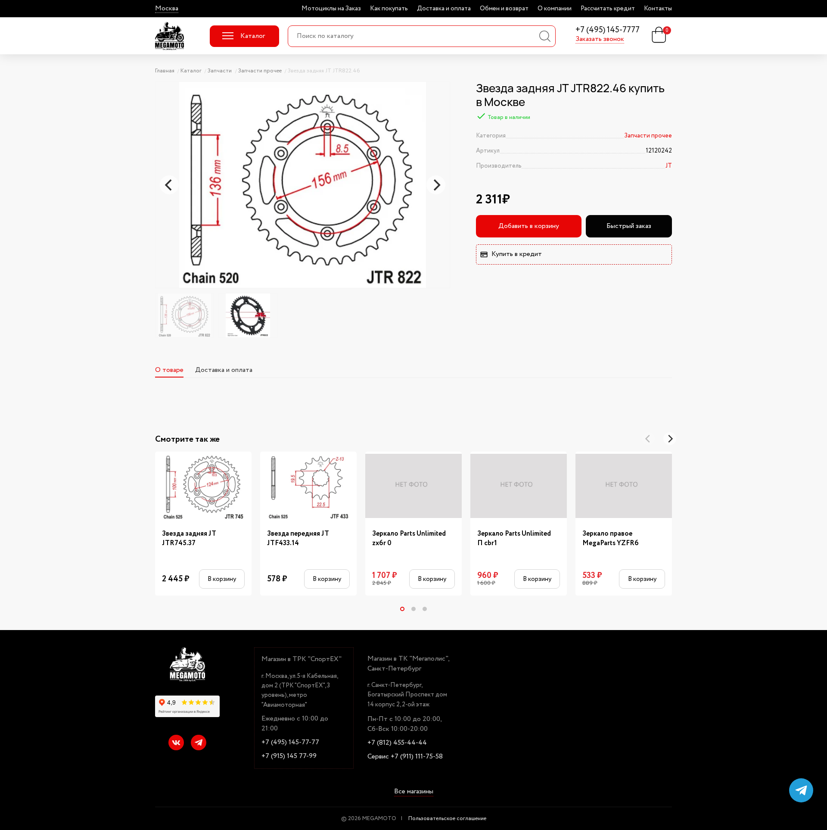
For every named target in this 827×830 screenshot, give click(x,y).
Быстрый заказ (628, 226)
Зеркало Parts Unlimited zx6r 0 (409, 538)
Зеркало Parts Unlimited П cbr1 (514, 538)
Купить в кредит (516, 254)
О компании (555, 8)
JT (668, 166)
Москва (166, 8)
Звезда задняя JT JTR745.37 (189, 538)
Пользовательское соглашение (447, 818)
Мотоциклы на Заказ (331, 8)
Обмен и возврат (504, 8)
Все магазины (413, 792)
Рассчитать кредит (608, 8)
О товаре (169, 370)
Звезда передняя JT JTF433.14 (298, 538)
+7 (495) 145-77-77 (290, 742)
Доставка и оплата (444, 8)
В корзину (222, 579)
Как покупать (389, 8)
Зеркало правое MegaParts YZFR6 (610, 538)
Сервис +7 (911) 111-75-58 (405, 756)
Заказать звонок (599, 39)
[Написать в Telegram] (801, 790)
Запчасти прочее (648, 135)
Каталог (252, 36)
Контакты (658, 8)
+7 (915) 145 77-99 (289, 756)
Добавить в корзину (528, 226)
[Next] (435, 184)
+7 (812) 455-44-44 (397, 743)
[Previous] (169, 184)
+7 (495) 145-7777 (607, 30)
